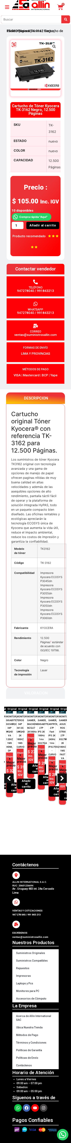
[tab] (35, 398)
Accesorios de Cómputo (31, 998)
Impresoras (23, 975)
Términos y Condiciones (31, 1042)
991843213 (45, 291)
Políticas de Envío (27, 1057)
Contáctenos (24, 1065)
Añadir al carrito (43, 225)
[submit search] (65, 19)
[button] (54, 46)
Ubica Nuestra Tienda (29, 1027)
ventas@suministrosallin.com (35, 335)
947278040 (25, 291)
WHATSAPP (35, 309)
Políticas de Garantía (29, 1050)
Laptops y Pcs (24, 983)
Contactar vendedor (35, 269)
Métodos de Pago (27, 1035)
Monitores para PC (27, 991)
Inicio (11, 31)
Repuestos (22, 968)
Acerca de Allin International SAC (33, 1018)
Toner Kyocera (29, 31)
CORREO (35, 331)
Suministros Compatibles (32, 960)
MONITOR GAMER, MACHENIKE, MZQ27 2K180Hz (34, 724)
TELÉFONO (36, 287)
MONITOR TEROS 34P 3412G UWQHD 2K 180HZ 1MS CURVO (22, 731)
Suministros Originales (30, 953)
